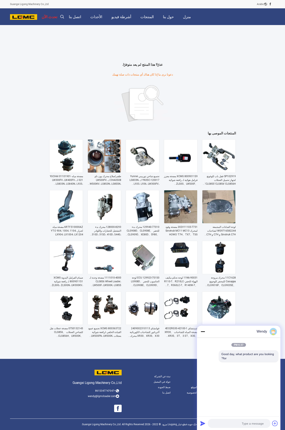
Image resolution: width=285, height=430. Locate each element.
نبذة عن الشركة (162, 376)
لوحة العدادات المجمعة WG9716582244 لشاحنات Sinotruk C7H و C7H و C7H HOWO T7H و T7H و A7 (221, 231)
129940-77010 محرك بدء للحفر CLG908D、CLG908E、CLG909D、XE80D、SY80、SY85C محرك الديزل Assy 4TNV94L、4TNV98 (143, 231)
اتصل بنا (166, 392)
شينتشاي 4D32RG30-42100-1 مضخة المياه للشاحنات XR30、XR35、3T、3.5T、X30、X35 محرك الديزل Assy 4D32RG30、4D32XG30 (181, 332)
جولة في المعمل (162, 381)
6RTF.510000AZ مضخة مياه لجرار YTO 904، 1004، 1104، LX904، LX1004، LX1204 (67, 231)
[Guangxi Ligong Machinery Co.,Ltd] (23, 16)
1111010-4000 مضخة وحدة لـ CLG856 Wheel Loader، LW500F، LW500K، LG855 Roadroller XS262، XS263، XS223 (105, 281)
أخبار (202, 376)
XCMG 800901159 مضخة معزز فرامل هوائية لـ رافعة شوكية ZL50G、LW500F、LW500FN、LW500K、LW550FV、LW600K (181, 180)
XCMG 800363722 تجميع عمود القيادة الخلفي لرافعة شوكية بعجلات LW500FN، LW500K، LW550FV (104, 332)
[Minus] (202, 331)
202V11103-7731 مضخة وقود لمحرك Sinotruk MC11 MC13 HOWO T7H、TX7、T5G (181, 231)
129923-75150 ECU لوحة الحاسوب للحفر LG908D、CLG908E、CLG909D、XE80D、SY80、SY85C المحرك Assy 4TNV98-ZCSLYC (145, 281)
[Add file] (275, 423)
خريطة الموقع (198, 387)
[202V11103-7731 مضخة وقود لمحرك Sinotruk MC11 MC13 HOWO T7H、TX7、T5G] (180, 222)
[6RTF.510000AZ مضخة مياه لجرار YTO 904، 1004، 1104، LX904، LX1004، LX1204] (66, 222)
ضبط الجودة (164, 387)
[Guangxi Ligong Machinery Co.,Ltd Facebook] (270, 4)
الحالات (201, 381)
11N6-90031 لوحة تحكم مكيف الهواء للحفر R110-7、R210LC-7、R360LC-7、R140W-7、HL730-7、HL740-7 (181, 281)
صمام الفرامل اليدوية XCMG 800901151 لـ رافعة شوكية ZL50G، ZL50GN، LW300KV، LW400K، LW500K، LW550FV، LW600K (66, 281)
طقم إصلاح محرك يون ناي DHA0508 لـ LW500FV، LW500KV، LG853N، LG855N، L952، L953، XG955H (105, 180)
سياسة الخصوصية (196, 392)
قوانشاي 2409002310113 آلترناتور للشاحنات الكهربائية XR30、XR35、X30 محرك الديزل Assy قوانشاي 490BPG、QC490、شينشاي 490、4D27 (144, 332)
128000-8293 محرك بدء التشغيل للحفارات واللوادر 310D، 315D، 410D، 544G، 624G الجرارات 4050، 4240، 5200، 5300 (106, 231)
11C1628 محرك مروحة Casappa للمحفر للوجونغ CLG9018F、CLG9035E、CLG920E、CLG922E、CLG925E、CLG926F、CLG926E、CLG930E (221, 281)
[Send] (202, 423)
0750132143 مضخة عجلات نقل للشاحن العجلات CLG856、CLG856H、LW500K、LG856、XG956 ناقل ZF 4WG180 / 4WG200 (66, 332)
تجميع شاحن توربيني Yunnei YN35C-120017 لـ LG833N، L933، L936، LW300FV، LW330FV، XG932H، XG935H (143, 180)
